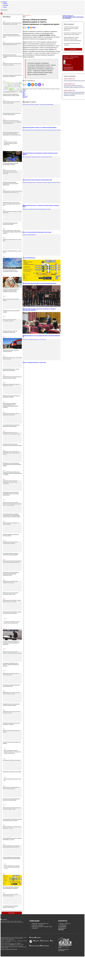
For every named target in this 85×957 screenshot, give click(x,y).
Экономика (40, 925)
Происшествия (42, 923)
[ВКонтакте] (28, 27)
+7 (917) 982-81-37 (62, 925)
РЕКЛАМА (61, 929)
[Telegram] (32, 27)
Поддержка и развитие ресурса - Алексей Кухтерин (63, 950)
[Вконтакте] (36, 941)
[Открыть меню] (1, 13)
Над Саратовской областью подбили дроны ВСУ (72, 44)
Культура (46, 926)
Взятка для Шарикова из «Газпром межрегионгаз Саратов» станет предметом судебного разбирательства (72, 39)
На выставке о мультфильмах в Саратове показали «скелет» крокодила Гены (73, 33)
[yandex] (34, 945)
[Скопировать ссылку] (36, 27)
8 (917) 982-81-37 (67, 64)
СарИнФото (35, 928)
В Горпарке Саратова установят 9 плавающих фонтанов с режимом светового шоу (71, 28)
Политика (34, 925)
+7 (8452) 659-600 (62, 926)
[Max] (64, 61)
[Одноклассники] (30, 27)
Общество (24, 16)
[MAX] (34, 27)
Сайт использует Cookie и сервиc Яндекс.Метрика (9, 949)
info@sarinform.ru (68, 69)
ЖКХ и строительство (37, 926)
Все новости (6, 16)
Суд (47, 923)
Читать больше (73, 49)
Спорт (50, 926)
